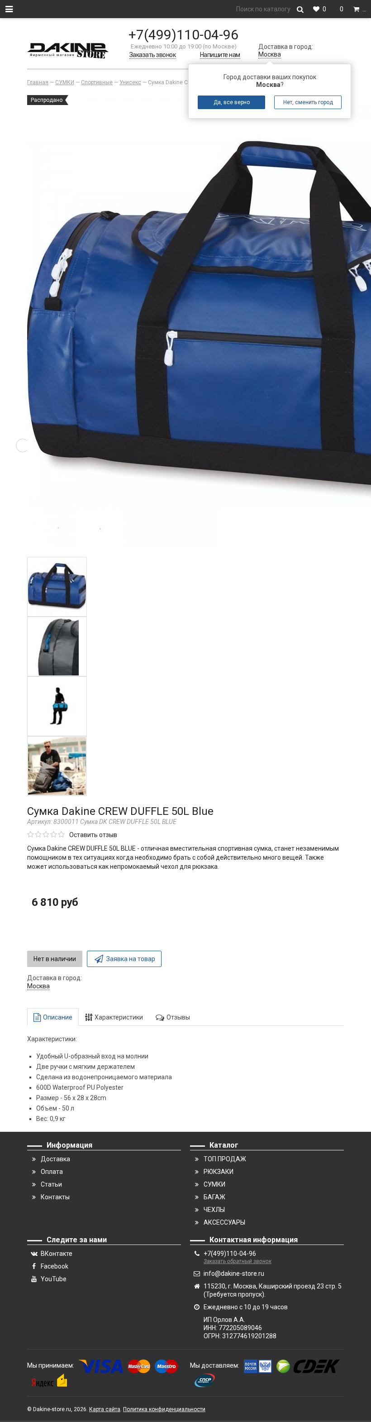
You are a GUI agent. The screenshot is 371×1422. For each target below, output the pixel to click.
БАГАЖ (214, 1197)
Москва (269, 54)
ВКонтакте (56, 1253)
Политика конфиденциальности (164, 1409)
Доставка (55, 1159)
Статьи (51, 1184)
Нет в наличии (54, 958)
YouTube (54, 1279)
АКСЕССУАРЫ (224, 1222)
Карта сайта (104, 1409)
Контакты (55, 1197)
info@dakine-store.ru (234, 1273)
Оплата (52, 1171)
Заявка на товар (130, 958)
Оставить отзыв (93, 834)
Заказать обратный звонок (237, 1261)
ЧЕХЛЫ (214, 1209)
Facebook (54, 1266)
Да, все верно (232, 102)
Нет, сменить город (308, 102)
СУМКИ (214, 1184)
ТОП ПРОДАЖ (225, 1159)
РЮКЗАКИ (218, 1171)
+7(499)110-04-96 (183, 35)
